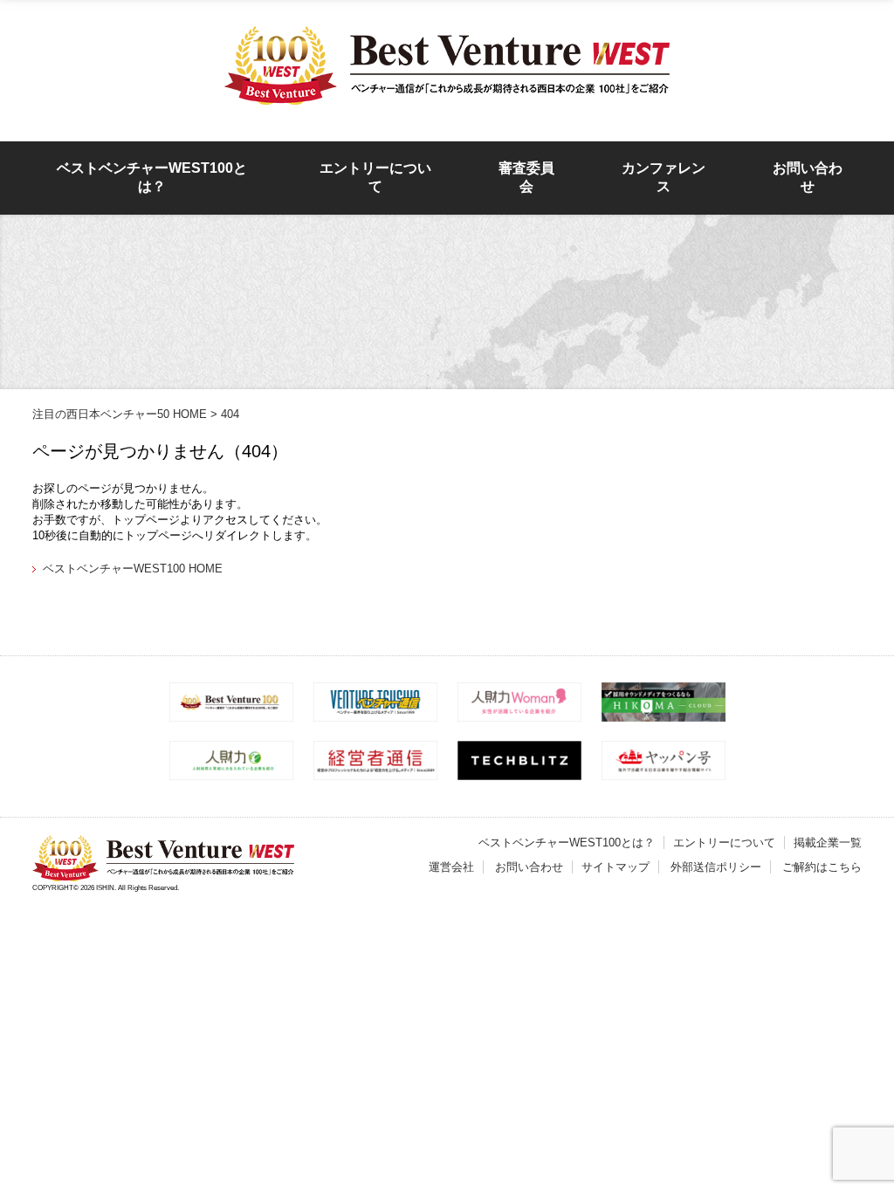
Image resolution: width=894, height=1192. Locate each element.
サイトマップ (615, 866)
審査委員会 (526, 177)
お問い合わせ (807, 177)
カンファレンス (663, 177)
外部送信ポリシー (715, 866)
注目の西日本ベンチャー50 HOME (119, 414)
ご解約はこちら (822, 866)
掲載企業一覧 (828, 842)
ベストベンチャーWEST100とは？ (152, 177)
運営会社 (451, 866)
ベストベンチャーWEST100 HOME (133, 568)
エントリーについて (375, 177)
